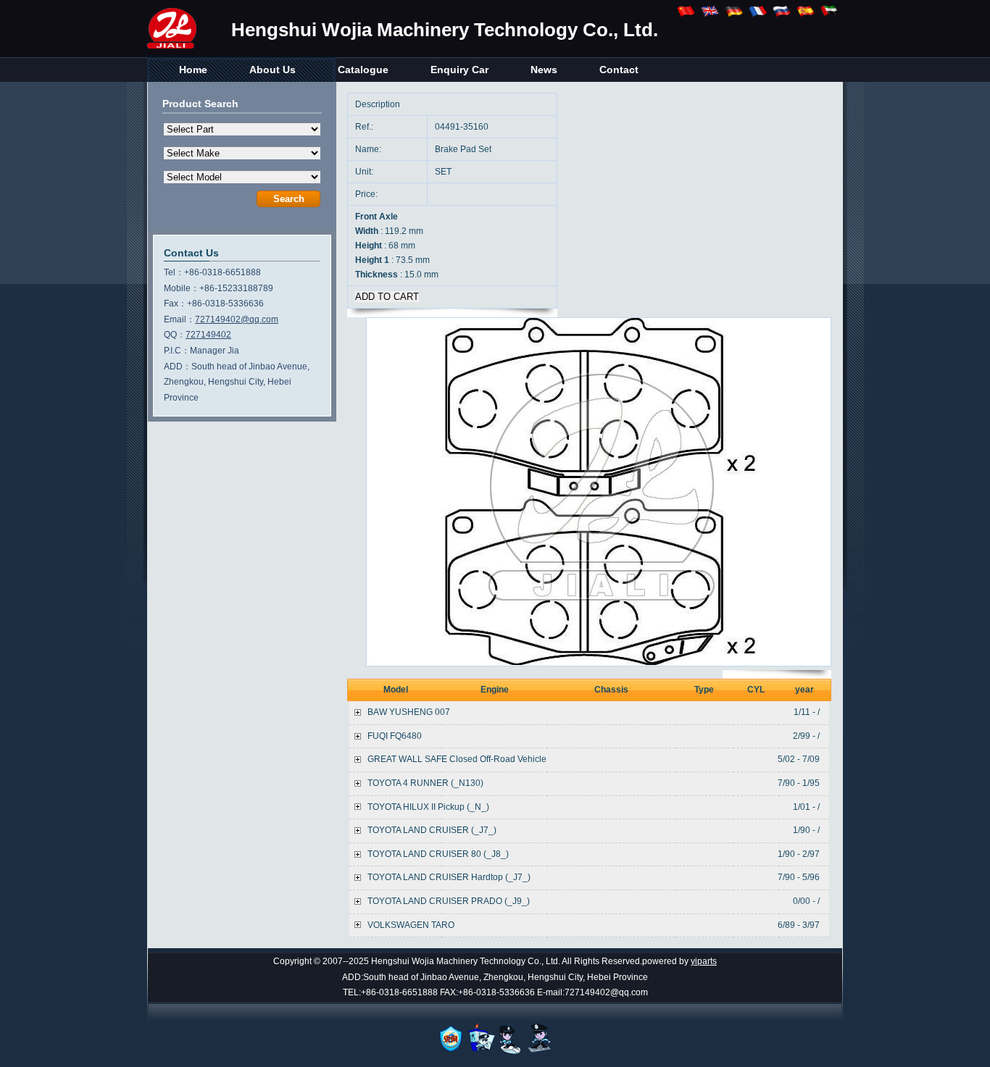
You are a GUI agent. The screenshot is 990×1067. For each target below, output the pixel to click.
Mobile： (181, 288)
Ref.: (365, 127)
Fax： (175, 303)
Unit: (365, 172)
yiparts (704, 961)
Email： (179, 319)
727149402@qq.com (236, 319)
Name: (369, 149)
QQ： (175, 335)
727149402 (208, 335)
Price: (367, 194)
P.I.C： (177, 351)
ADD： (177, 366)
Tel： (174, 272)
